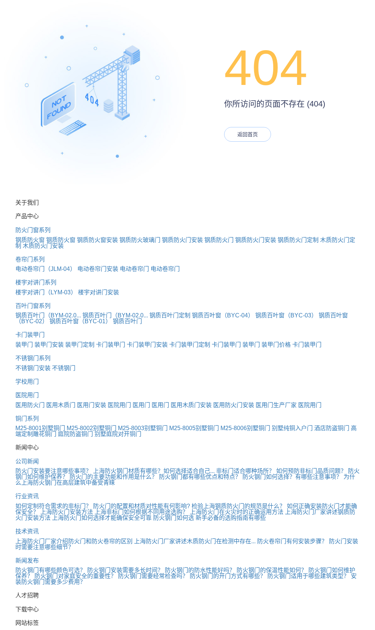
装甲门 (24, 345)
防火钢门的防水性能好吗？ (200, 570)
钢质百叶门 (127, 321)
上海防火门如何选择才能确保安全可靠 (102, 518)
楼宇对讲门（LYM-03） (46, 292)
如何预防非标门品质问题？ (311, 471)
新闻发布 (27, 561)
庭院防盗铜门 (75, 434)
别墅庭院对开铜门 (117, 434)
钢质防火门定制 (298, 240)
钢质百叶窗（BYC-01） (80, 321)
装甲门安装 (49, 345)
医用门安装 (91, 405)
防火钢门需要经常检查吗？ (153, 576)
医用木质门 (60, 405)
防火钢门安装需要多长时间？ (125, 570)
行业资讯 (27, 496)
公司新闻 (27, 461)
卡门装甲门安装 (147, 345)
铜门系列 (27, 418)
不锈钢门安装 (33, 368)
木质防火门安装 (43, 246)
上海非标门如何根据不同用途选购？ (141, 512)
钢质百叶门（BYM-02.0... (48, 315)
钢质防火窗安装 (97, 240)
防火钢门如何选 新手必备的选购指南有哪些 (209, 518)
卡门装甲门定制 (189, 345)
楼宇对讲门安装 (98, 292)
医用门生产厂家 (276, 405)
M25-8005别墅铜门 (194, 428)
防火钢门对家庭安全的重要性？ (75, 576)
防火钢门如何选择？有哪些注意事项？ (292, 477)
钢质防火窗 (30, 240)
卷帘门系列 (30, 259)
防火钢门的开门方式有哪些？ (228, 576)
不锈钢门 (63, 368)
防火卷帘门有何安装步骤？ (292, 541)
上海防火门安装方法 (66, 512)
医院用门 (27, 395)
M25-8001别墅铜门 (40, 428)
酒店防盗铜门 (331, 428)
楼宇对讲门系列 (35, 282)
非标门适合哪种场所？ (245, 471)
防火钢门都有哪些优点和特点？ (200, 477)
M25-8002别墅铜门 (91, 428)
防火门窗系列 (33, 230)
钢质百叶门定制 (169, 315)
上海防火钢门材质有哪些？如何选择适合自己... (154, 471)
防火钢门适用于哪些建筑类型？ (308, 576)
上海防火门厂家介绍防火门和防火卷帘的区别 (74, 541)
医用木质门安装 (191, 405)
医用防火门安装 (233, 405)
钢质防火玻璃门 (139, 240)
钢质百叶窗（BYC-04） (223, 315)
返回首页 (247, 134)
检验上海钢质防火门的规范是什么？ (238, 506)
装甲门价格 (276, 345)
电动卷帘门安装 (97, 269)
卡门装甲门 (30, 335)
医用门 (141, 405)
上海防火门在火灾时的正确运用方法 (236, 512)
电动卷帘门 (134, 269)
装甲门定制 (79, 345)
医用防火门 (30, 405)
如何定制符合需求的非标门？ (53, 506)
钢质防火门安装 (182, 240)
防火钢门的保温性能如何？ (272, 570)
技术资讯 (27, 531)
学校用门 (27, 382)
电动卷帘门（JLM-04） (45, 269)
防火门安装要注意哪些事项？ (53, 471)
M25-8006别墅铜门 (245, 428)
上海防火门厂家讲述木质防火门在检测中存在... (195, 541)
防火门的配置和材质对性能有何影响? (141, 506)
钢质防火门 (219, 240)
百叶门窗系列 (33, 306)
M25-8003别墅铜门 (143, 428)
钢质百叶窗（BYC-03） (286, 315)
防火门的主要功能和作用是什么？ (113, 477)
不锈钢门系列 (33, 358)
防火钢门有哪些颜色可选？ (50, 570)
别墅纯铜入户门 (292, 428)
